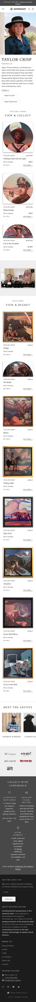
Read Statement (10, 102)
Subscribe (9, 899)
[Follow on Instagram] (8, 987)
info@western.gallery (12, 980)
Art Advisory (7, 957)
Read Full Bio (9, 95)
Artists (4, 949)
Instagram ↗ (5, 90)
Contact (5, 964)
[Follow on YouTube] (13, 987)
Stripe (19, 849)
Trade (4, 953)
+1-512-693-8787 (10, 978)
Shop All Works (8, 946)
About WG (6, 960)
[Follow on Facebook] (3, 987)
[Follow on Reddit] (19, 987)
